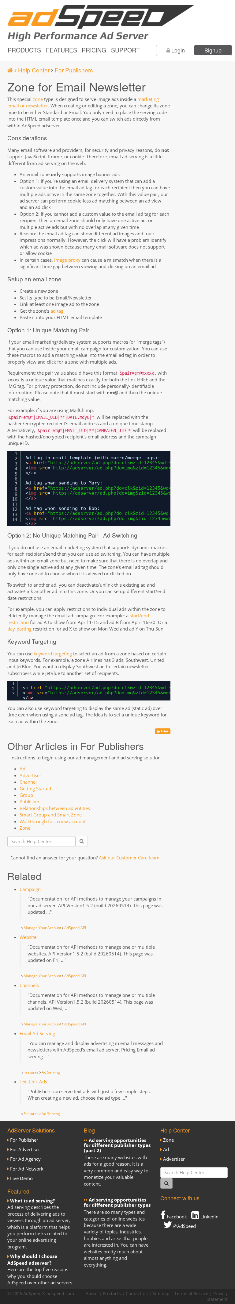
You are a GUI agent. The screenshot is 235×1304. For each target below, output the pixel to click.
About (92, 1293)
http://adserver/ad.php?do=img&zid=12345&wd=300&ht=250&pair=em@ (138, 468)
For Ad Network (26, 1169)
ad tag (56, 311)
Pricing (94, 50)
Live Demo (21, 1178)
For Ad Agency (25, 1159)
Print (164, 731)
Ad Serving (51, 1072)
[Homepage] (10, 70)
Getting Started (35, 788)
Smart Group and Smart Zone (51, 815)
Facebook (176, 1216)
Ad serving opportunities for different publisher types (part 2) (117, 1145)
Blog (89, 1130)
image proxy (67, 260)
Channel (28, 782)
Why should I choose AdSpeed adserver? (32, 1259)
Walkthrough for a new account (53, 821)
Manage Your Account (42, 927)
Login (178, 50)
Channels (29, 985)
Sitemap (161, 1293)
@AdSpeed (184, 1226)
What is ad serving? (32, 1201)
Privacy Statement (217, 1296)
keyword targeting (53, 653)
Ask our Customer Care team (129, 858)
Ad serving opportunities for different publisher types (117, 1202)
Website (28, 937)
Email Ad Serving (37, 1033)
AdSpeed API (75, 927)
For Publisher (24, 1140)
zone (38, 99)
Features (61, 50)
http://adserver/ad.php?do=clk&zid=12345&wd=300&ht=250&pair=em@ (135, 462)
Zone (25, 828)
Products (24, 50)
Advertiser (30, 775)
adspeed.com (60, 1293)
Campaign (30, 889)
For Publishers (74, 70)
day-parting (19, 629)
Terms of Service (191, 1293)
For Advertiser (25, 1149)
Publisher (29, 801)
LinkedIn (208, 1216)
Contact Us (137, 1293)
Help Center (34, 70)
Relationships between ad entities (55, 808)
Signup (213, 50)
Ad (22, 769)
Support (125, 50)
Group (26, 795)
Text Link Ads (33, 1081)
